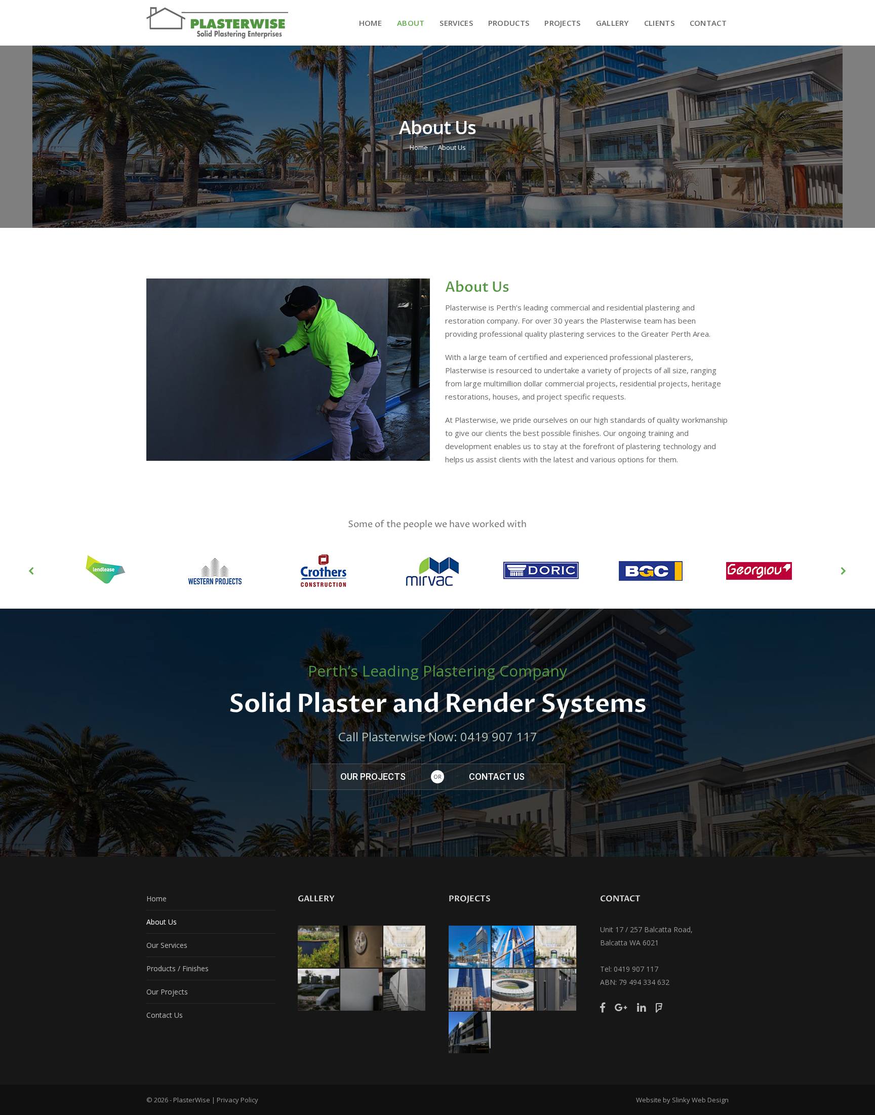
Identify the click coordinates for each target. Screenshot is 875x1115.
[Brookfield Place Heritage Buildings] (470, 990)
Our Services (166, 945)
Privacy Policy (237, 1099)
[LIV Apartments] (470, 1033)
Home (419, 147)
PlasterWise (191, 1099)
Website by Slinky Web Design (682, 1099)
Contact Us (164, 1015)
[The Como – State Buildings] (556, 947)
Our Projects (167, 992)
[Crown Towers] (470, 947)
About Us (161, 922)
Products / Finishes (177, 968)
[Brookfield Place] (513, 947)
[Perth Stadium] (513, 990)
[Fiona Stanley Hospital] (556, 990)
